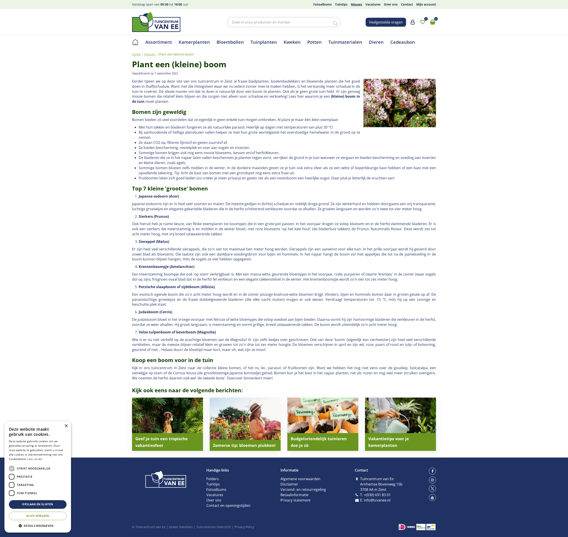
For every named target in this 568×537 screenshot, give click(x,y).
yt (432, 497)
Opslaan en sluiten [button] (37, 504)
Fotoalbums (216, 489)
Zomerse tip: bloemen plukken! (244, 445)
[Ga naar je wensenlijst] (422, 22)
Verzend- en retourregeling (303, 489)
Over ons (213, 500)
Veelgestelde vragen (386, 22)
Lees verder (34, 459)
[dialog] (37, 477)
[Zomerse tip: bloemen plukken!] (245, 424)
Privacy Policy (244, 527)
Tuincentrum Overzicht (213, 527)
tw (432, 488)
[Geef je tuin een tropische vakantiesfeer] (167, 424)
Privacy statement (295, 500)
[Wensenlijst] (422, 22)
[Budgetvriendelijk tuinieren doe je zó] (322, 424)
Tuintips (213, 484)
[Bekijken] (432, 22)
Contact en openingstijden (228, 505)
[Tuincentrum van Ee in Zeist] (156, 22)
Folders (212, 478)
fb (432, 471)
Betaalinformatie (294, 494)
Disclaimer (289, 484)
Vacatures (214, 494)
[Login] (412, 24)
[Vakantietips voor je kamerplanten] (400, 424)
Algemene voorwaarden (300, 478)
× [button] (66, 426)
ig (432, 479)
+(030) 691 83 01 (377, 494)
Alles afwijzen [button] (37, 516)
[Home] (135, 42)
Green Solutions (181, 527)
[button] (38, 525)
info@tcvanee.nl (377, 500)
